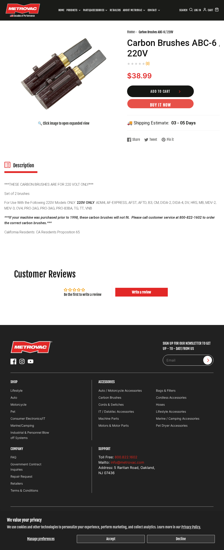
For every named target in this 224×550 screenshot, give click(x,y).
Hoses (160, 404)
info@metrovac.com (127, 462)
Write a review (141, 292)
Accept (110, 539)
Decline (181, 539)
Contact (152, 10)
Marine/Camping (22, 425)
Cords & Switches (111, 404)
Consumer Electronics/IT (27, 418)
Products (71, 10)
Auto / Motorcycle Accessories (120, 390)
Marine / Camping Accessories (177, 418)
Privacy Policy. (191, 527)
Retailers (115, 10)
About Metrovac (132, 10)
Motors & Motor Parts (113, 425)
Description (23, 165)
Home (61, 10)
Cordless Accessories (171, 397)
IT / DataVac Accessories (116, 411)
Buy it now (160, 105)
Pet (12, 411)
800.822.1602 (126, 457)
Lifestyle (16, 390)
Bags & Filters (165, 390)
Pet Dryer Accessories (171, 425)
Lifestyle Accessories (171, 411)
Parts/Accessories (93, 10)
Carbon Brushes (109, 397)
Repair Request (21, 476)
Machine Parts (108, 418)
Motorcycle (18, 404)
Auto (13, 397)
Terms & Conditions (24, 490)
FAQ (13, 457)
